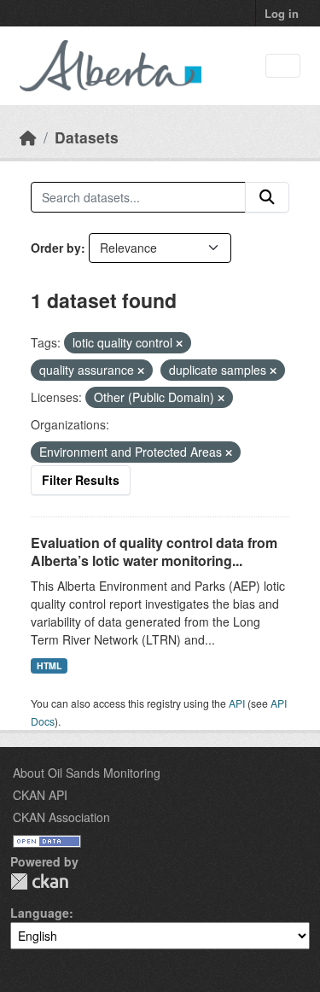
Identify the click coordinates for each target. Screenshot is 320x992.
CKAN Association (61, 817)
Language (39, 912)
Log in (282, 13)
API (237, 703)
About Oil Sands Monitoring (86, 772)
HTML (49, 665)
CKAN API (40, 794)
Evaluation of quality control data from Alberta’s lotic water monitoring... (154, 551)
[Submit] (267, 197)
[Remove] (179, 343)
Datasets (87, 137)
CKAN (39, 881)
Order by (56, 247)
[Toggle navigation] (282, 66)
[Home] (28, 137)
